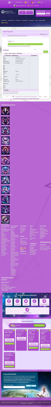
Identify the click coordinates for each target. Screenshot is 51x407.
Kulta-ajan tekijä (43, 229)
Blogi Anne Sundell (14, 259)
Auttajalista (3, 252)
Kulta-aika (35, 5)
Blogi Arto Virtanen (14, 252)
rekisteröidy (25, 35)
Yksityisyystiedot (23, 403)
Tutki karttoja (4, 20)
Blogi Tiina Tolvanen (15, 253)
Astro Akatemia (23, 253)
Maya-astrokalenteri (5, 285)
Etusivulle (3, 254)
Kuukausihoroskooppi (5, 229)
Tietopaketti (13, 269)
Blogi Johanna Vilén (15, 236)
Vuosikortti (32, 233)
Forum (12, 267)
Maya (28, 2)
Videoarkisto (42, 236)
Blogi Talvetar (13, 257)
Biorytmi (12, 229)
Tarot (35, 2)
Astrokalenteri (22, 11)
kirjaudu (20, 35)
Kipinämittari (3, 242)
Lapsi (36, 20)
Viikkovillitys (3, 227)
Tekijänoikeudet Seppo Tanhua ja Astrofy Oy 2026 (9, 402)
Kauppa (41, 237)
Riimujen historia (23, 242)
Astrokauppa (30, 11)
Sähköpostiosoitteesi (8, 385)
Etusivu (12, 2)
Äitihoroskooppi (4, 239)
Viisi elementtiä (33, 252)
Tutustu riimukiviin (24, 243)
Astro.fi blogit (42, 20)
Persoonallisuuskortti (34, 232)
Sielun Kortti (32, 230)
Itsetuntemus (25, 20)
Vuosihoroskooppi (33, 249)
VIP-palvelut (5, 22)
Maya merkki (4, 249)
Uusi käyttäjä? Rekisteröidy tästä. (43, 15)
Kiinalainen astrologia (21, 5)
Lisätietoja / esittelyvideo (9, 340)
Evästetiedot (30, 403)
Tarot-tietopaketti (33, 229)
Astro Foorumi (8, 31)
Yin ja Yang (32, 251)
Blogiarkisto (42, 235)
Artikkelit (3, 250)
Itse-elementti (32, 254)
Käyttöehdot (39, 402)
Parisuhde (31, 20)
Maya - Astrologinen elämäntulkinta (8, 287)
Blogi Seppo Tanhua (15, 235)
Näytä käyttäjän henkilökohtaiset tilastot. (10, 93)
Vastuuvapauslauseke (46, 402)
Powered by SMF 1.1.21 (19, 96)
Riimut (42, 2)
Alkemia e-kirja (4, 253)
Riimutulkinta (23, 241)
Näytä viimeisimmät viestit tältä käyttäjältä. (11, 91)
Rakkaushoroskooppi (5, 240)
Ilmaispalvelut (11, 20)
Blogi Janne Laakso (15, 263)
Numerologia (20, 2)
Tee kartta (13, 273)
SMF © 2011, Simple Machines (31, 96)
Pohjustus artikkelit (44, 233)
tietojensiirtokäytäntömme (24, 382)
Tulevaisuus (18, 20)
